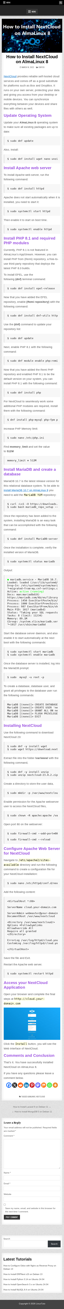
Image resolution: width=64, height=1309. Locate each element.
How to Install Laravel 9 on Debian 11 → (32, 1107)
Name (7, 1172)
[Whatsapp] (49, 1085)
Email (7, 1183)
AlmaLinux (31, 1096)
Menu (8, 2)
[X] (14, 1085)
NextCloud (10, 76)
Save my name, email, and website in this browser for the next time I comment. (30, 1210)
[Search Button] (60, 2)
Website (7, 1194)
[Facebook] (8, 1085)
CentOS (42, 67)
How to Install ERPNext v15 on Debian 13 (22, 1274)
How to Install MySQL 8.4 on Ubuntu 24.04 (23, 1289)
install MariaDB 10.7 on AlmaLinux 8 (26, 490)
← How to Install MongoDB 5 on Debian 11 (32, 1111)
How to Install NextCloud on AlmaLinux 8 (32, 59)
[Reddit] (20, 1085)
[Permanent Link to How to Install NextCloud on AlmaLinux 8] (32, 36)
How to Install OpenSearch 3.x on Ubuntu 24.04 (25, 1284)
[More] (55, 1085)
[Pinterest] (32, 1085)
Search (6, 1239)
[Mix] (43, 1085)
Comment (9, 1136)
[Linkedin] (26, 1085)
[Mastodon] (37, 1085)
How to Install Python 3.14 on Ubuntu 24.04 (23, 1279)
